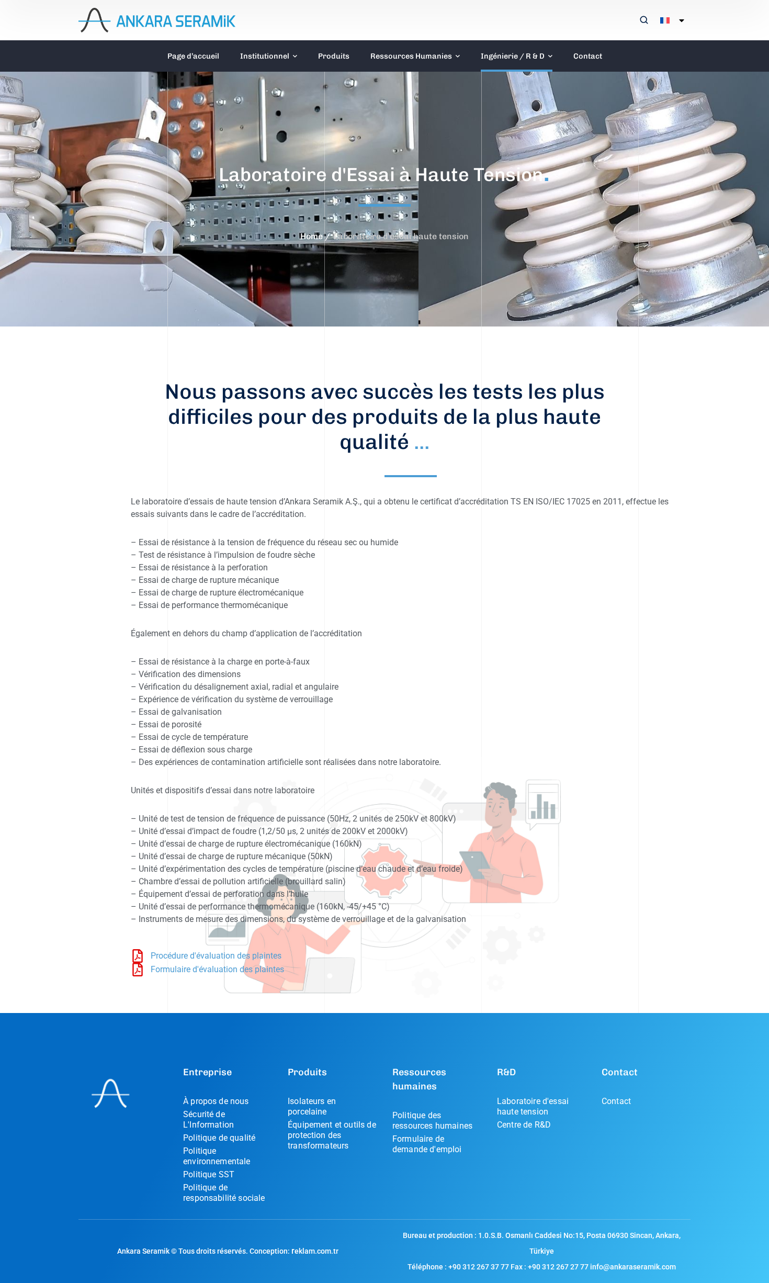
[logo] (156, 20)
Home (311, 236)
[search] (644, 21)
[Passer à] (670, 20)
